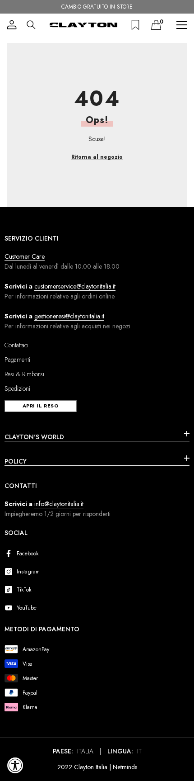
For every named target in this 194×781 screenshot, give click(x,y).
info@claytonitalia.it (58, 503)
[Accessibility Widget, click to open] (15, 765)
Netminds (125, 767)
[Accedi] (12, 25)
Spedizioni (17, 388)
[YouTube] (10, 607)
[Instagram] (10, 571)
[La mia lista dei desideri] (135, 25)
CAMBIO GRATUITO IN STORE (97, 7)
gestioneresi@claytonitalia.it (69, 316)
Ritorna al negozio (97, 157)
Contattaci (16, 345)
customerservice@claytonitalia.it (74, 286)
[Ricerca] (31, 24)
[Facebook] (10, 553)
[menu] (181, 24)
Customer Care (25, 256)
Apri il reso (41, 405)
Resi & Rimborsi (24, 374)
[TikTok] (10, 589)
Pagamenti (17, 359)
